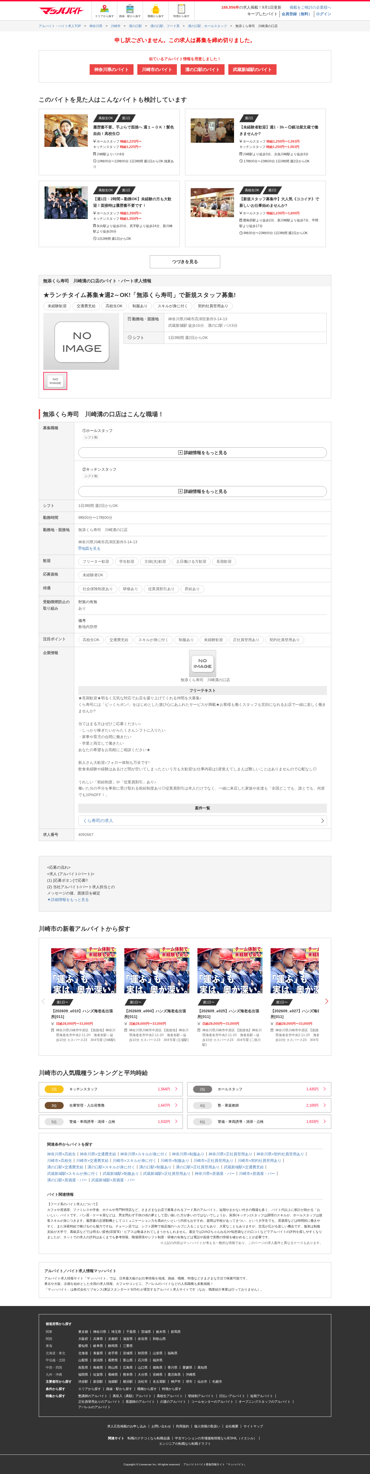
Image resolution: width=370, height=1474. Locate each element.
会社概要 (231, 1426)
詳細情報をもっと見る (205, 452)
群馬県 (176, 1332)
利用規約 (182, 1426)
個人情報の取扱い (207, 1426)
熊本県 (128, 1374)
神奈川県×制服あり (188, 1154)
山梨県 (83, 1360)
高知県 (202, 1367)
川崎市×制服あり (175, 1160)
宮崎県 (158, 1374)
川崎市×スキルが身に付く (135, 1160)
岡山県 (113, 1367)
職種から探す (147, 1389)
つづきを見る (185, 261)
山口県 (143, 1367)
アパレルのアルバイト (94, 1407)
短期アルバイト (261, 1396)
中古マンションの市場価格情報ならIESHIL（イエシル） (216, 1438)
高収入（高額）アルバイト (132, 1396)
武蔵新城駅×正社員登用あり (167, 1173)
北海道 (83, 1353)
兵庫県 (98, 1339)
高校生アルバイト (170, 1396)
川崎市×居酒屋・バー (257, 1173)
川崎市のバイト (157, 69)
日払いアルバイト (232, 1396)
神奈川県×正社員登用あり (230, 1154)
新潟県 (98, 1360)
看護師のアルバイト (140, 1402)
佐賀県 (98, 1374)
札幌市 (217, 1382)
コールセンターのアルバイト (212, 1402)
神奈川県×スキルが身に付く (144, 1154)
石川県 (143, 1360)
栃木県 (161, 1332)
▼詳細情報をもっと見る (68, 899)
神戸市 (176, 1382)
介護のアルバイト (173, 1402)
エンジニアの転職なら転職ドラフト (185, 1444)
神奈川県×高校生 (61, 1154)
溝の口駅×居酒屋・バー (67, 1180)
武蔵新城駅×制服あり (121, 1173)
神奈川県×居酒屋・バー (215, 1173)
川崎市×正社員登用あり (213, 1160)
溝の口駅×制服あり (155, 1167)
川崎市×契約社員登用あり (259, 1160)
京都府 (113, 1339)
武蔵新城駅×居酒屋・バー (113, 1180)
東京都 (83, 1332)
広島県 (128, 1367)
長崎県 (113, 1374)
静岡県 (113, 1346)
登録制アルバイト (201, 1396)
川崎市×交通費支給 (92, 1160)
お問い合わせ (161, 1426)
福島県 (172, 1353)
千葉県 (131, 1332)
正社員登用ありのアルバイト (99, 1402)
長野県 (113, 1360)
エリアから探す (89, 1389)
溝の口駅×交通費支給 (65, 1167)
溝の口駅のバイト (202, 69)
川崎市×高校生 (59, 1160)
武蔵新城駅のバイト (252, 69)
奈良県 (143, 1339)
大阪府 (83, 1339)
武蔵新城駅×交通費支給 (244, 1167)
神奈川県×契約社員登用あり (280, 1154)
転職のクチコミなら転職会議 (149, 1438)
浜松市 (143, 1382)
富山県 (128, 1360)
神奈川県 (99, 1332)
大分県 (143, 1374)
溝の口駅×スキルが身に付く (111, 1167)
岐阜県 (98, 1346)
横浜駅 (128, 1382)
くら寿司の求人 (98, 820)
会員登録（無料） (297, 14)
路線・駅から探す (119, 1389)
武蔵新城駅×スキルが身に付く (73, 1173)
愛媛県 (187, 1367)
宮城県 (128, 1353)
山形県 (158, 1353)
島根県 (98, 1367)
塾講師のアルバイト (93, 1396)
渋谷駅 (83, 1382)
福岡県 (83, 1374)
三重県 (128, 1346)
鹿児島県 (174, 1374)
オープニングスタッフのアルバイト (265, 1402)
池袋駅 (113, 1382)
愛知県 (83, 1346)
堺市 (189, 1382)
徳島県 (158, 1367)
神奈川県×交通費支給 (98, 1154)
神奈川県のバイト (111, 69)
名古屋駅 (159, 1382)
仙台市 (202, 1382)
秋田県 (143, 1353)
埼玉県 (116, 1332)
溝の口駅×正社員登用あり (198, 1167)
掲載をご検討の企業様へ (310, 7)
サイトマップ (253, 1426)
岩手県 (113, 1353)
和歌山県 (159, 1339)
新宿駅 (98, 1382)
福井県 (158, 1360)
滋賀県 (128, 1339)
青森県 (98, 1353)
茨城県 (146, 1332)
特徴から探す (171, 1389)
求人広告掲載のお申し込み (126, 1426)
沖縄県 (191, 1374)
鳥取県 (83, 1367)
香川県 (172, 1367)
